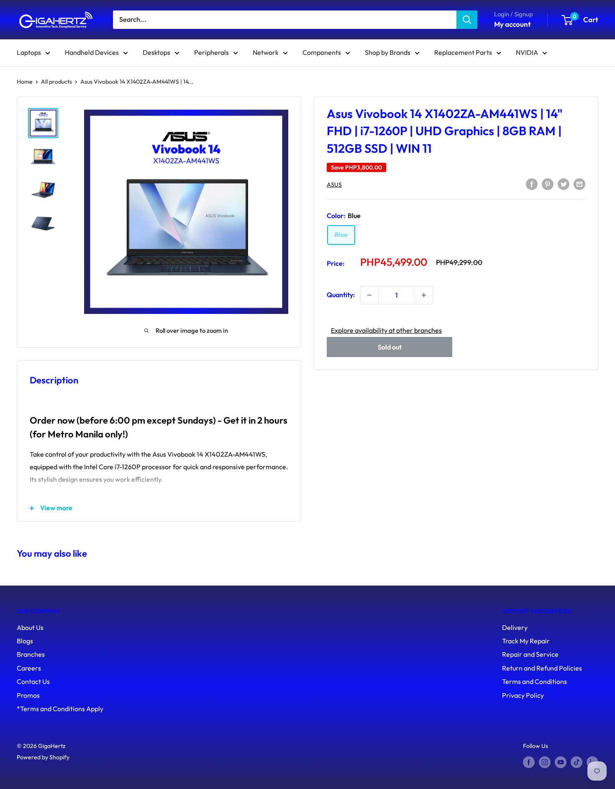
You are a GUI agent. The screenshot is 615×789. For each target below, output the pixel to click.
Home (25, 81)
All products (56, 81)
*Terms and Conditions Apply (60, 708)
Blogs (25, 641)
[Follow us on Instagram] (545, 762)
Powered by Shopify (43, 757)
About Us (30, 627)
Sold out (390, 347)
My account (512, 24)
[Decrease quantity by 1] (369, 295)
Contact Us (33, 681)
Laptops (29, 52)
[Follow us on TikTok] (576, 762)
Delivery (515, 627)
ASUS (334, 184)
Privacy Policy (523, 695)
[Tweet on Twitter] (563, 183)
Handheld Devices (92, 52)
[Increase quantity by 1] (424, 295)
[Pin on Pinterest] (548, 183)
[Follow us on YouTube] (560, 762)
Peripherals (211, 52)
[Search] (466, 19)
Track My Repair (526, 641)
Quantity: (341, 294)
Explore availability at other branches (386, 330)
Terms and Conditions (534, 681)
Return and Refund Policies (542, 668)
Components (321, 52)
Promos (28, 695)
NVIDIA (527, 52)
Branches (31, 654)
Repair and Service (530, 654)
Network (266, 52)
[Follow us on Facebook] (529, 762)
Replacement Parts (463, 52)
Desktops (156, 52)
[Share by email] (579, 183)
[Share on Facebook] (532, 183)
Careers (29, 668)
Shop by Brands (387, 52)
